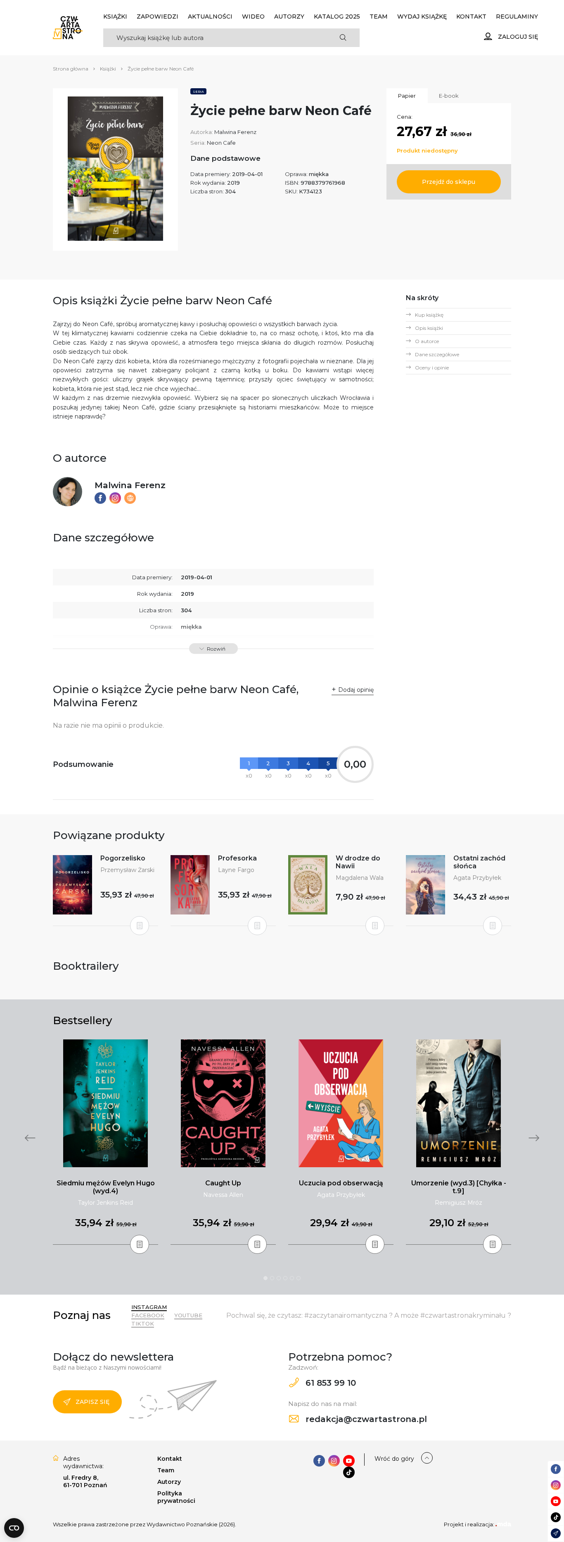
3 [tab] (279, 1278)
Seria (198, 91)
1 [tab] (265, 1278)
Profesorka (237, 858)
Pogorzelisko (122, 858)
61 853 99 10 (329, 1383)
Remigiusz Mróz (458, 1202)
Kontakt (471, 16)
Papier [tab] (407, 95)
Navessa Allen (223, 1195)
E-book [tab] (449, 95)
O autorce (427, 341)
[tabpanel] (105, 1142)
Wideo (253, 16)
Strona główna (70, 69)
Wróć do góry (394, 1458)
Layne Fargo (236, 870)
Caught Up (223, 1183)
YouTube (188, 1315)
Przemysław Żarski (127, 870)
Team (379, 16)
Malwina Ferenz (235, 132)
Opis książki (429, 328)
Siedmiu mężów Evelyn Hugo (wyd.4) (106, 1187)
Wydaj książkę (422, 16)
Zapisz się (92, 1402)
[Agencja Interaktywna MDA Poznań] (503, 1524)
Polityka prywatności (176, 1497)
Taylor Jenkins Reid (105, 1202)
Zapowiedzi (157, 16)
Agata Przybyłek (477, 877)
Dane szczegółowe (437, 354)
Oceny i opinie (432, 367)
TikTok (142, 1323)
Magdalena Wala (360, 877)
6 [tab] (298, 1278)
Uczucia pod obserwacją (341, 1183)
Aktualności (210, 16)
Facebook (147, 1315)
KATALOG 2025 (337, 16)
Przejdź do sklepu (448, 182)
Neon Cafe (221, 142)
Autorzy (289, 16)
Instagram (149, 1307)
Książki (115, 16)
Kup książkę (429, 315)
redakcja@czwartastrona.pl (365, 1419)
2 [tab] (272, 1278)
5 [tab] (292, 1278)
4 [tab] (285, 1278)
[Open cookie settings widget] (14, 1528)
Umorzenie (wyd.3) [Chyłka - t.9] (458, 1187)
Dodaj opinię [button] (356, 689)
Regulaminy (517, 16)
